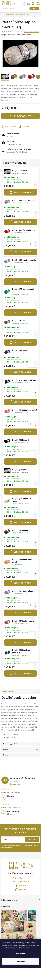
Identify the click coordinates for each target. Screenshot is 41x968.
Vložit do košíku (22, 192)
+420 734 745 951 (22, 882)
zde (32, 948)
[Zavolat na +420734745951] (24, 3)
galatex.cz (22, 886)
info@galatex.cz (22, 878)
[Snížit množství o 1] (35, 186)
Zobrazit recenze (15, 784)
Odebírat (32, 840)
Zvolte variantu (22, 116)
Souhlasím (20, 961)
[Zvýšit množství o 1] (35, 182)
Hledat (34, 8)
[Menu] (38, 3)
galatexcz (22, 890)
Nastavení (20, 953)
